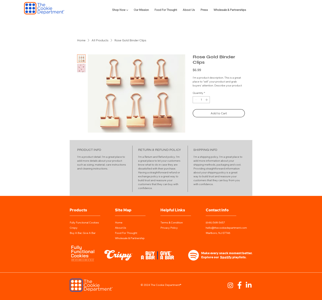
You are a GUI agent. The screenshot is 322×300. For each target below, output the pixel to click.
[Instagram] (230, 285)
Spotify (226, 257)
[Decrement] (195, 99)
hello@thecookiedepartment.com (226, 227)
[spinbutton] (201, 99)
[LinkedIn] (248, 285)
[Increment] (207, 99)
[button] (120, 10)
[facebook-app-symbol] (239, 285)
